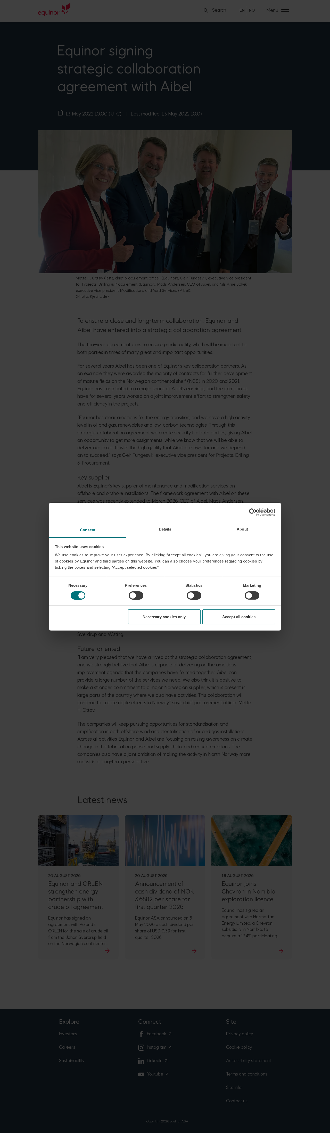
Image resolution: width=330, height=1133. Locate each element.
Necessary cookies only (164, 617)
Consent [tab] (87, 529)
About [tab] (242, 529)
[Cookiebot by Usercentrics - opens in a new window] (252, 512)
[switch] (136, 595)
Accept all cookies (238, 617)
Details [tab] (165, 529)
